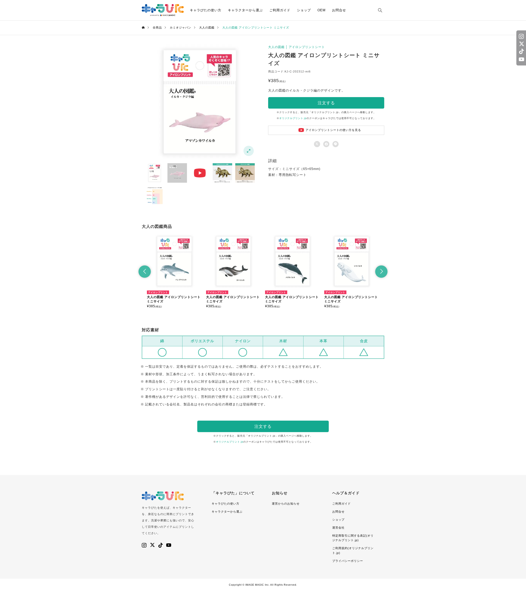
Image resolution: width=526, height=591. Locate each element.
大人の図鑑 (276, 47)
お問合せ (339, 10)
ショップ (304, 10)
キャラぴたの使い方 (205, 10)
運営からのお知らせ (286, 503)
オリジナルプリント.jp (293, 118)
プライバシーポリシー (347, 560)
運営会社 (338, 527)
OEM (321, 10)
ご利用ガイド (279, 10)
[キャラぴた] (163, 10)
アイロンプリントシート (307, 47)
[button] (144, 271)
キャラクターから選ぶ (245, 10)
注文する (326, 103)
